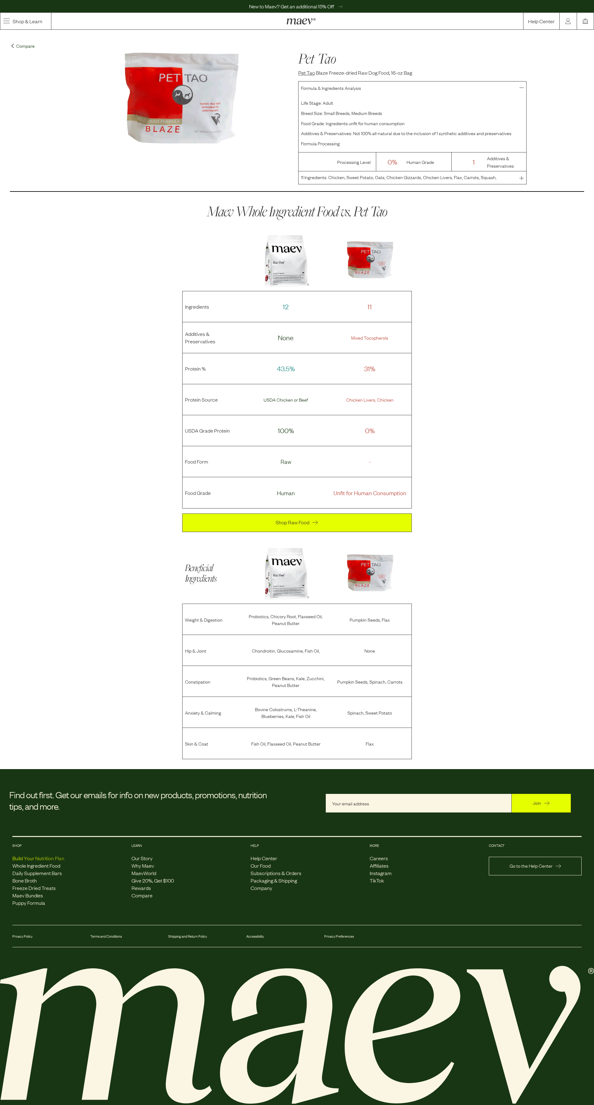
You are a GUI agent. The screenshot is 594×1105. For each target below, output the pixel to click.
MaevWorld (143, 872)
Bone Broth (24, 880)
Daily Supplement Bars (37, 872)
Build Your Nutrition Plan (38, 858)
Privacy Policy (22, 936)
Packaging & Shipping (274, 880)
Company (261, 887)
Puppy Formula (28, 902)
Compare (142, 895)
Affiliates (379, 865)
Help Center (541, 21)
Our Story (142, 858)
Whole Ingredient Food (36, 865)
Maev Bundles (27, 895)
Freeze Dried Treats (34, 887)
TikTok (377, 880)
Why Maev (142, 865)
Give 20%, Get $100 (152, 880)
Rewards (141, 887)
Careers (379, 858)
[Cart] (585, 21)
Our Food (261, 865)
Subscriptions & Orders (276, 872)
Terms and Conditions (106, 936)
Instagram (381, 872)
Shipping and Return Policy (187, 936)
